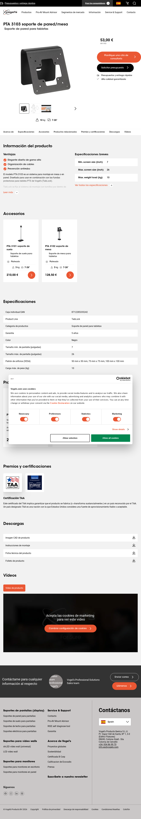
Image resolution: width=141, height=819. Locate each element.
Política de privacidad (51, 809)
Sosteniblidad (54, 751)
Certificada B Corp (56, 756)
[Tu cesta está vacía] (127, 3)
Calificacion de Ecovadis (59, 762)
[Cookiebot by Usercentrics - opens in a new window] (118, 379)
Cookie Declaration (60, 403)
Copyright (34, 809)
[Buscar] (118, 4)
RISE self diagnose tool (59, 726)
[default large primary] (31, 275)
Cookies (95, 809)
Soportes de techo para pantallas (19, 726)
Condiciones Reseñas (111, 809)
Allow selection (70, 438)
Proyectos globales (57, 746)
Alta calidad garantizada (113, 79)
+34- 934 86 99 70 (107, 744)
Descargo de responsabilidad (76, 809)
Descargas (114, 132)
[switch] (55, 419)
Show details (118, 429)
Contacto (52, 716)
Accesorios (44, 132)
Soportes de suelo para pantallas (19, 721)
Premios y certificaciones (93, 132)
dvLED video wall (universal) (17, 746)
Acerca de (8, 132)
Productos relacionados (65, 132)
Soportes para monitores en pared (19, 772)
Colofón (126, 809)
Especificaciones (26, 132)
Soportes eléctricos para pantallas (19, 731)
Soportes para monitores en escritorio (21, 767)
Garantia (52, 731)
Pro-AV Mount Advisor (58, 721)
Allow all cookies (110, 438)
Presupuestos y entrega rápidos (20, 3)
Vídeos (127, 132)
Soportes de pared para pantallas (19, 716)
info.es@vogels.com (108, 747)
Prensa (51, 767)
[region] (46, 68)
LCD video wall (10, 751)
